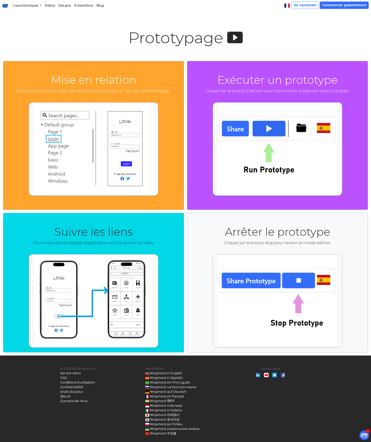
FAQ (63, 378)
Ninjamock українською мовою (174, 429)
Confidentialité (71, 387)
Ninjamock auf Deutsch (167, 392)
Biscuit (65, 396)
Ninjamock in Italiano (165, 410)
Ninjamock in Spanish (166, 378)
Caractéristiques (25, 5)
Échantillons (83, 5)
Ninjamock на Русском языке (172, 387)
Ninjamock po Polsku (166, 424)
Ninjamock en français (166, 396)
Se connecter (305, 5)
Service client (70, 373)
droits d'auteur (71, 392)
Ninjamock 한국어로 (164, 419)
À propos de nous (73, 401)
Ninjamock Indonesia (165, 405)
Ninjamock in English (165, 373)
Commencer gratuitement (344, 5)
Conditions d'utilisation (77, 382)
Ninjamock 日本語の (164, 415)
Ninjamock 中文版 (162, 433)
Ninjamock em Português (169, 382)
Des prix (64, 5)
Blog (100, 5)
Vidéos (49, 5)
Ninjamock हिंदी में (161, 401)
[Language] (287, 6)
